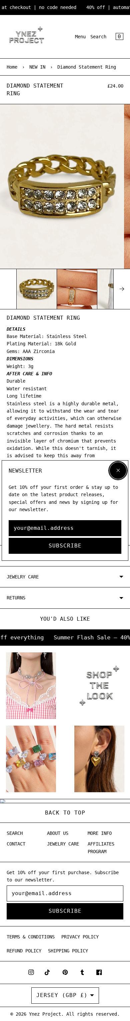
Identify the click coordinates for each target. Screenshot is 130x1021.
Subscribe (65, 545)
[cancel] (118, 470)
